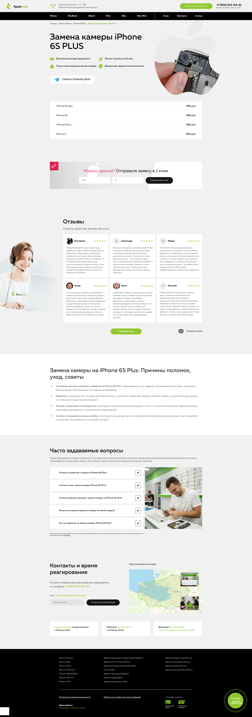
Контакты (182, 16)
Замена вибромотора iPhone (178, 658)
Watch (91, 16)
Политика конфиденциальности (75, 697)
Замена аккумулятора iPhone (179, 670)
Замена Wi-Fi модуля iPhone (117, 662)
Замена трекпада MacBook (116, 674)
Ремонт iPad (64, 666)
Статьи (198, 16)
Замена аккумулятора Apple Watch (120, 666)
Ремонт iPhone (66, 658)
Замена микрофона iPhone (177, 662)
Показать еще (126, 331)
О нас (166, 16)
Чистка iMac (109, 670)
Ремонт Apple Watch (68, 674)
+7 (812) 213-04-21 (229, 5)
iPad (108, 16)
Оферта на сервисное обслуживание (122, 697)
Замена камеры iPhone (176, 666)
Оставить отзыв (194, 331)
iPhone (53, 16)
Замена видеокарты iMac (115, 682)
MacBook (72, 16)
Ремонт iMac (65, 662)
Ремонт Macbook (67, 670)
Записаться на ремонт (196, 6)
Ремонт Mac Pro (66, 678)
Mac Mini (141, 16)
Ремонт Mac (64, 682)
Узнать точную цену (76, 79)
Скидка (236, 701)
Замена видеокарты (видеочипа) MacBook (123, 658)
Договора (67, 535)
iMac (124, 16)
